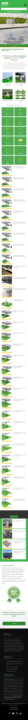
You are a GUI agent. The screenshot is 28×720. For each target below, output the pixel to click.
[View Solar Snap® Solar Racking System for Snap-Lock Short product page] (7, 204)
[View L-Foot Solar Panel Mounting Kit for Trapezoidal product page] (7, 492)
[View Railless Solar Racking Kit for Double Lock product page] (7, 326)
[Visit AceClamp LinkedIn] (20, 713)
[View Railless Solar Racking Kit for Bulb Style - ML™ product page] (7, 381)
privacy (11, 705)
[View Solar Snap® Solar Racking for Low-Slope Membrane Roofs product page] (7, 281)
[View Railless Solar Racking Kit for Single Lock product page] (7, 314)
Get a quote (14, 516)
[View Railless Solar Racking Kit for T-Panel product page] (7, 359)
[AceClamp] (14, 2)
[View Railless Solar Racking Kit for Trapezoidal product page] (7, 392)
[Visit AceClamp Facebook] (9, 713)
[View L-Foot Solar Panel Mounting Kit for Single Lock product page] (7, 414)
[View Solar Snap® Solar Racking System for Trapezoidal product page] (7, 248)
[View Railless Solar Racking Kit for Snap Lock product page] (7, 337)
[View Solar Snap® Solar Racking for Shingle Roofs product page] (7, 270)
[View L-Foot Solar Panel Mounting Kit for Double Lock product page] (7, 425)
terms (15, 705)
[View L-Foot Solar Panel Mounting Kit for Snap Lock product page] (7, 436)
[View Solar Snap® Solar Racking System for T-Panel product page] (7, 215)
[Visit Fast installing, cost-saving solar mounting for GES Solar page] (7, 534)
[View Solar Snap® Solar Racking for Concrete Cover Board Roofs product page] (7, 292)
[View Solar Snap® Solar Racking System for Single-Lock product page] (7, 170)
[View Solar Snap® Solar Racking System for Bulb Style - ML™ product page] (7, 237)
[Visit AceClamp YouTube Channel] (13, 713)
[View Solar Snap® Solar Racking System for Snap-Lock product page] (7, 193)
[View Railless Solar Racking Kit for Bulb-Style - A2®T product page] (7, 370)
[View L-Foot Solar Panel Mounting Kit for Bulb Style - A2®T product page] (7, 470)
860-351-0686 (17, 11)
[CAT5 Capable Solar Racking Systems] (7, 78)
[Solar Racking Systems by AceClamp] (20, 78)
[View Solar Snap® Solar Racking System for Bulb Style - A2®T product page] (7, 226)
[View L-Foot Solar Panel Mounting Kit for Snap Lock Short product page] (7, 447)
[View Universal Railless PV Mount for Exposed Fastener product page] (7, 303)
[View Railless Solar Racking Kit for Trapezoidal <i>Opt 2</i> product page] (7, 403)
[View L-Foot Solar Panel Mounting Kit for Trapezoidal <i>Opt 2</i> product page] (7, 503)
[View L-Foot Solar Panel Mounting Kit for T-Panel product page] (7, 459)
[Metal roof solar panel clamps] (7, 94)
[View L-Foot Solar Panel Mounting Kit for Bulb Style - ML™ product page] (7, 481)
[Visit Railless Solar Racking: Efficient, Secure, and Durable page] (7, 524)
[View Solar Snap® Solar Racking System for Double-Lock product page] (7, 181)
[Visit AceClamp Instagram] (17, 713)
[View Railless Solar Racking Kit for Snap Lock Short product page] (7, 348)
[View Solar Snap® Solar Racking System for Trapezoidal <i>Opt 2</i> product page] (7, 259)
